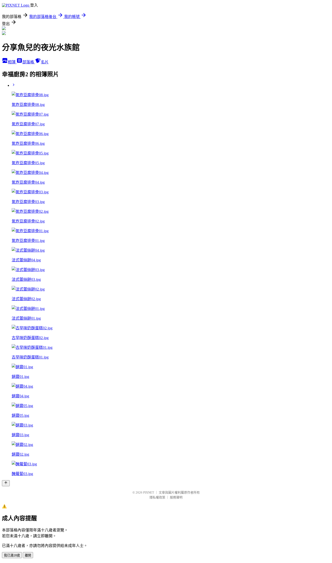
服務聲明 (176, 497)
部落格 (28, 62)
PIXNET (148, 492)
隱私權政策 (157, 497)
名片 (45, 62)
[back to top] (6, 483)
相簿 (12, 62)
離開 (28, 555)
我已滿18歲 (12, 555)
